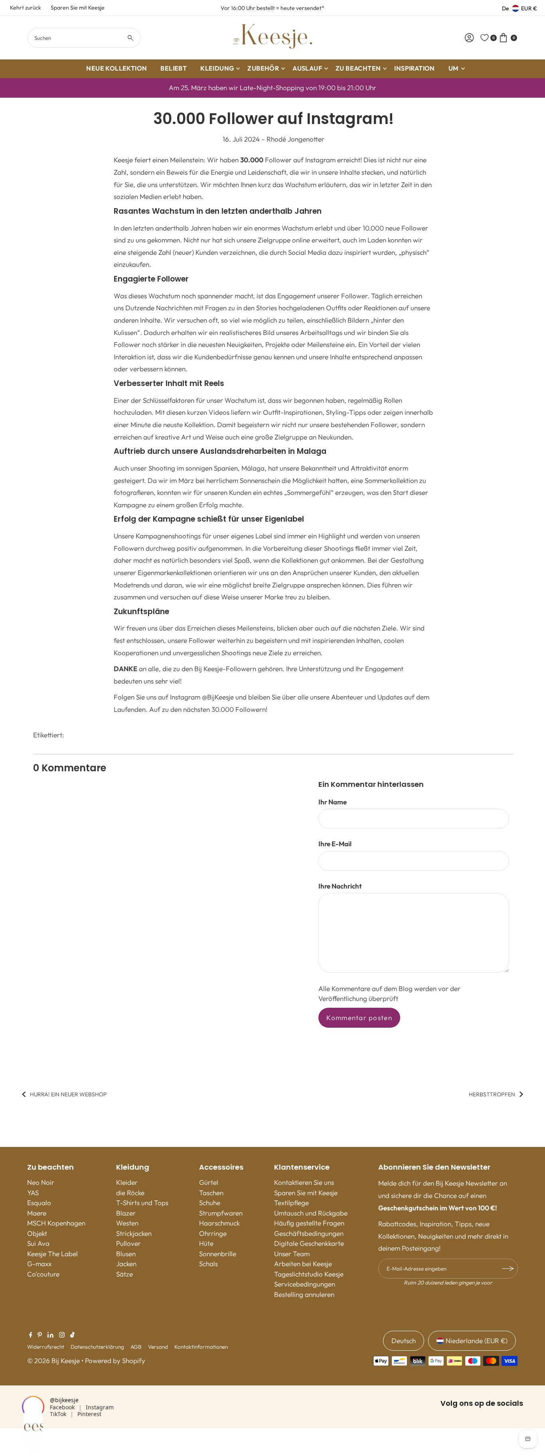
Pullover (128, 1243)
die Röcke (130, 1192)
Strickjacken (134, 1233)
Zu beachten (358, 68)
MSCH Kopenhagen (56, 1223)
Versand (158, 1346)
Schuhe (209, 1202)
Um (453, 68)
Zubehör (263, 68)
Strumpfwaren (221, 1213)
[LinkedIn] (50, 1335)
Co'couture (43, 1274)
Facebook (62, 1407)
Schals (208, 1263)
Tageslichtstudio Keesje (309, 1274)
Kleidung (217, 68)
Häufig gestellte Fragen (309, 1223)
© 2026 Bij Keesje (53, 1360)
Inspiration (414, 68)
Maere (36, 1213)
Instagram (100, 1407)
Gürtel (208, 1182)
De (505, 8)
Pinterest (89, 1414)
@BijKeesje (218, 697)
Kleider (127, 1182)
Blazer (126, 1213)
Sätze (124, 1274)
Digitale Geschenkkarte (309, 1243)
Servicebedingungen (304, 1284)
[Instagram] (62, 1335)
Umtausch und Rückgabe (311, 1213)
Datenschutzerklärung (97, 1346)
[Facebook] (30, 1335)
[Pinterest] (40, 1335)
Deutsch (403, 1340)
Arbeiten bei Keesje (303, 1263)
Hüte (206, 1243)
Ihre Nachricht (340, 886)
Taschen (211, 1192)
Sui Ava (38, 1243)
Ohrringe (213, 1233)
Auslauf (307, 68)
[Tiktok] (72, 1335)
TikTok (58, 1414)
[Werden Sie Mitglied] (508, 1269)
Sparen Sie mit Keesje (78, 7)
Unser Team (292, 1253)
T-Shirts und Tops (142, 1202)
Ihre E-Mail (334, 843)
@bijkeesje (64, 1400)
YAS (33, 1192)
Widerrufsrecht (45, 1346)
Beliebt (173, 68)
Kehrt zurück (25, 7)
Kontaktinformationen (201, 1346)
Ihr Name (332, 802)
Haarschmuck (219, 1223)
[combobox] (84, 38)
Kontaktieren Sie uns (304, 1182)
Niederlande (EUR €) (476, 1340)
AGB (136, 1346)
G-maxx (39, 1263)
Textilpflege (291, 1202)
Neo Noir (40, 1182)
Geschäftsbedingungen (309, 1233)
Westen (127, 1223)
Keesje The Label (52, 1253)
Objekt (37, 1233)
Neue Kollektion (116, 68)
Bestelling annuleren (304, 1294)
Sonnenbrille (217, 1253)
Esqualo (39, 1202)
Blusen (126, 1253)
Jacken (126, 1263)
